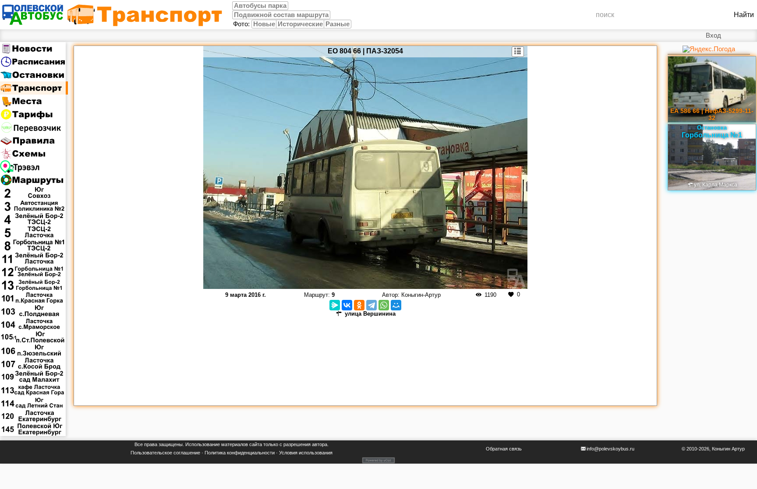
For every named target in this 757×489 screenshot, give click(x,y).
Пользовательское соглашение (165, 452)
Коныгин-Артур (421, 295)
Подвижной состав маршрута (281, 14)
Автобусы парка (260, 5)
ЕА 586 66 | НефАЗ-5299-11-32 (711, 114)
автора (319, 444)
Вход (713, 35)
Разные (337, 24)
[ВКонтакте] (347, 305)
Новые (264, 24)
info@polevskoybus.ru (610, 448)
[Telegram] (371, 305)
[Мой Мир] (396, 305)
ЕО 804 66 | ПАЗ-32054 (365, 51)
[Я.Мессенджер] (334, 305)
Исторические (300, 24)
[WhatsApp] (383, 305)
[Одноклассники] (359, 305)
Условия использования (306, 452)
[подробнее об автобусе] (518, 51)
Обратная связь (504, 448)
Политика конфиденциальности (240, 452)
